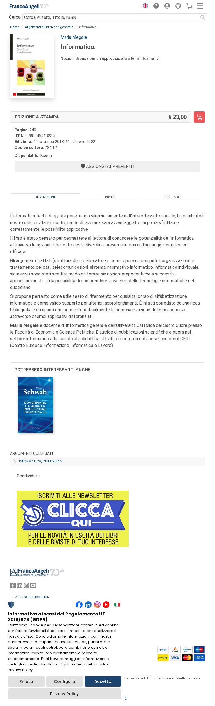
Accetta (102, 681)
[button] (144, 7)
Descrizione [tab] (45, 197)
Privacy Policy (64, 694)
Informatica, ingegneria (40, 461)
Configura (64, 681)
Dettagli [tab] (172, 197)
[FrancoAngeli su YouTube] (33, 586)
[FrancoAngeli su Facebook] (13, 586)
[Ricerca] (202, 17)
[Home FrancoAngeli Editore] (29, 6)
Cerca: (15, 17)
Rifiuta (26, 681)
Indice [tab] (110, 197)
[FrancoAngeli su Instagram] (26, 586)
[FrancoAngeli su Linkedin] (19, 586)
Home (14, 27)
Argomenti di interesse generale (49, 27)
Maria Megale (73, 37)
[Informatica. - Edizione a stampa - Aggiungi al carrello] (199, 117)
